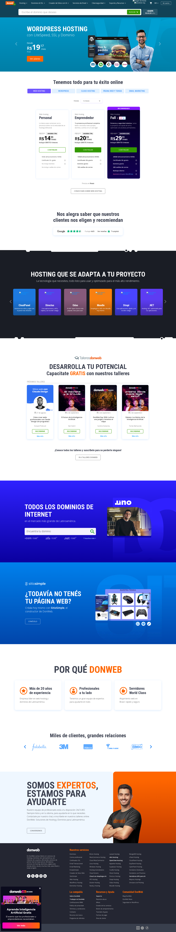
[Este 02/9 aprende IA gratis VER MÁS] (140, 2)
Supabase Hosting (115, 867)
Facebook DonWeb (29, 876)
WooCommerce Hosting (97, 857)
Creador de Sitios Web (77, 873)
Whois (98, 902)
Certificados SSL (75, 860)
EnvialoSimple (74, 870)
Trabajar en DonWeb (77, 899)
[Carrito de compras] (151, 3)
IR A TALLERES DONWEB (88, 457)
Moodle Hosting (114, 886)
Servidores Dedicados (136, 870)
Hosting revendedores (97, 870)
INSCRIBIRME (40, 431)
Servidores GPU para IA (137, 876)
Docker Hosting (95, 883)
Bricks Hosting (94, 854)
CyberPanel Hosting (135, 867)
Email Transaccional (76, 864)
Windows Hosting (95, 867)
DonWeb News (127, 899)
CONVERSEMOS (36, 831)
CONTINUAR (52, 150)
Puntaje (89, 231)
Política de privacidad (77, 906)
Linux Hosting (94, 864)
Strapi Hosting (114, 879)
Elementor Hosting (76, 886)
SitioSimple (73, 876)
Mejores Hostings (135, 879)
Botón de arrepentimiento (104, 909)
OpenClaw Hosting (116, 860)
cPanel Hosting (134, 857)
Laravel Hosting (114, 854)
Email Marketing (75, 867)
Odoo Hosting (114, 883)
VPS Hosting (93, 879)
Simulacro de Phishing (136, 883)
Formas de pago (101, 915)
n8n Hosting (113, 857)
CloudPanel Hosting (135, 860)
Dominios (73, 854)
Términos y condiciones (77, 909)
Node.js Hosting (95, 886)
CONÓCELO (32, 621)
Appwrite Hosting (115, 864)
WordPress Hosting (76, 883)
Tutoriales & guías (102, 912)
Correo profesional (76, 857)
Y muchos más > (90, 538)
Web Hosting (74, 879)
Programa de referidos (77, 918)
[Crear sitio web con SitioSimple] (35, 584)
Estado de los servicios (103, 906)
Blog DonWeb (127, 896)
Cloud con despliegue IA (98, 876)
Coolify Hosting (114, 870)
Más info (40, 436)
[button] (160, 43)
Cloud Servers (94, 873)
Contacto (73, 912)
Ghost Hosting (114, 873)
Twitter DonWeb (33, 876)
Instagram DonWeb (41, 876)
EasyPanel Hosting (135, 864)
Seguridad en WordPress (131, 902)
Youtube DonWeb (37, 876)
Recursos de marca (76, 915)
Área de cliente (101, 918)
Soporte (99, 896)
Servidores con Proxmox (137, 873)
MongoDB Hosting (135, 854)
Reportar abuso (101, 899)
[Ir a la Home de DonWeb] (10, 3)
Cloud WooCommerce (97, 860)
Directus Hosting (114, 876)
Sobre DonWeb (75, 896)
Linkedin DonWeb (45, 876)
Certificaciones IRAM (76, 902)
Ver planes (35, 58)
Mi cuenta (166, 3)
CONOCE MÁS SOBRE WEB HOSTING (88, 191)
